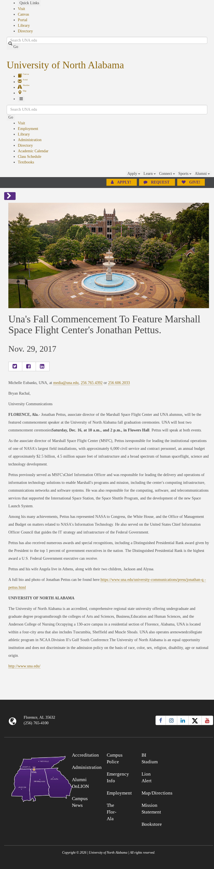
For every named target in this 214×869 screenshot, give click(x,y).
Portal (22, 20)
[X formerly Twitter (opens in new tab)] (195, 720)
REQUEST (160, 182)
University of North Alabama (65, 65)
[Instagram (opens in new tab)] (171, 720)
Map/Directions (157, 793)
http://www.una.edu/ (24, 666)
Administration (30, 140)
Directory (25, 31)
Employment (28, 129)
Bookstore (152, 824)
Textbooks (26, 162)
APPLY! (124, 182)
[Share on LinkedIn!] (43, 366)
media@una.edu (66, 383)
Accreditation (85, 755)
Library (24, 25)
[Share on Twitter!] (15, 366)
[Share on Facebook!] (29, 366)
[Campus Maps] (30, 778)
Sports (183, 174)
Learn (149, 174)
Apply (132, 174)
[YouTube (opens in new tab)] (207, 720)
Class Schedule (29, 157)
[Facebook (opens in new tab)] (160, 720)
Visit (21, 9)
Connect (166, 174)
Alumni (201, 174)
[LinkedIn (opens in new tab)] (183, 720)
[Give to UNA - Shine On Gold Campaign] (187, 754)
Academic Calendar (33, 151)
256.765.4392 (92, 383)
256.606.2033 (119, 383)
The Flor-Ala (111, 812)
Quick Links (29, 3)
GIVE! (194, 182)
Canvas (23, 14)
